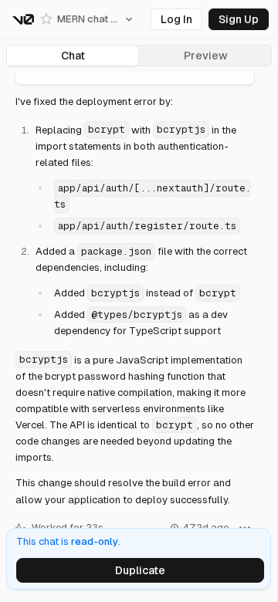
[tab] (72, 55)
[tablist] (139, 55)
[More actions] (245, 481)
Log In (176, 19)
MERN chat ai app (87, 19)
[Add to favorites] (46, 19)
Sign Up (239, 19)
